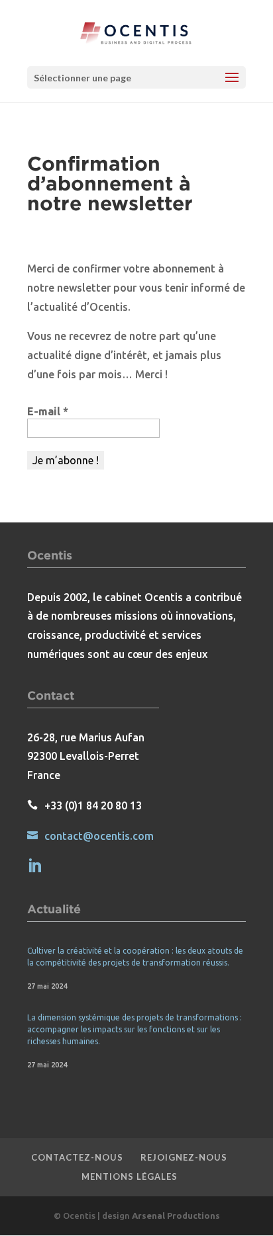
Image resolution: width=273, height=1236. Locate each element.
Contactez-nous (77, 1157)
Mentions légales (130, 1176)
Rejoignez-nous (183, 1157)
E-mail (47, 411)
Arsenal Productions (176, 1215)
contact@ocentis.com (99, 836)
